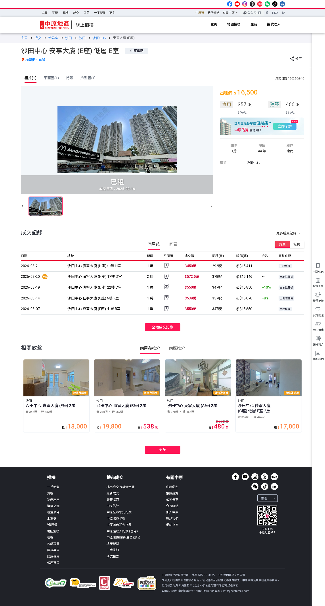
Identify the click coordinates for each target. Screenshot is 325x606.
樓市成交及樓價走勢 (121, 487)
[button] (22, 206)
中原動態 (172, 487)
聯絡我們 (172, 518)
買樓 (55, 12)
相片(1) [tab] (30, 78)
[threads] (252, 4)
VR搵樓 (52, 525)
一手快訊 (113, 550)
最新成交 (113, 493)
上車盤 (51, 518)
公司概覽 (172, 499)
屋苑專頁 (53, 550)
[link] (25, 38)
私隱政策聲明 (181, 585)
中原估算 (113, 506)
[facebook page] (229, 4)
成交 (76, 12)
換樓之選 (53, 506)
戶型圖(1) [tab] (88, 78)
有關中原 (174, 477)
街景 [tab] (69, 78)
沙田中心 (99, 38)
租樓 (66, 12)
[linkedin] (282, 4)
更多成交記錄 (286, 233)
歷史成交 (113, 499)
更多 (162, 450)
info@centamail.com (236, 590)
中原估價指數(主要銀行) (123, 537)
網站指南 (172, 525)
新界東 (53, 38)
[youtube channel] (237, 4)
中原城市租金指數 (119, 525)
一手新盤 (100, 12)
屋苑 (86, 12)
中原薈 (199, 12)
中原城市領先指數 (119, 512)
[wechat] (267, 4)
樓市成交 (115, 477)
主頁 (45, 12)
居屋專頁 (53, 556)
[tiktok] (274, 4)
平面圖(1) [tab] (51, 78)
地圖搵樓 (53, 531)
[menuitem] (44, 13)
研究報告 (113, 556)
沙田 (69, 38)
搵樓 (51, 477)
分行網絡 (213, 12)
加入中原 (172, 512)
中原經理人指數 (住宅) (122, 531)
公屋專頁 (53, 562)
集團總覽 (172, 493)
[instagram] (244, 4)
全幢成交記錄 (162, 327)
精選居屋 (53, 499)
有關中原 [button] (229, 12)
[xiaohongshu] (259, 4)
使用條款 (167, 585)
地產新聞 (113, 544)
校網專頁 (53, 544)
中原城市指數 (116, 518)
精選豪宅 (53, 512)
